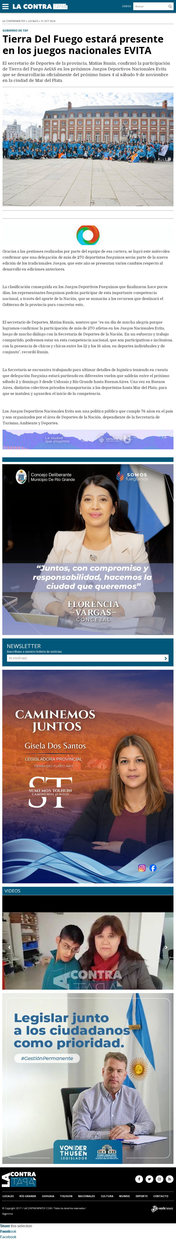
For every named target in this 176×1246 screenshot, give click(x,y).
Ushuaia (48, 1196)
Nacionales (86, 1196)
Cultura (107, 1196)
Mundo (124, 1196)
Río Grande (27, 1196)
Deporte (142, 1196)
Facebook (8, 1231)
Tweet (5, 1226)
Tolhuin (66, 1196)
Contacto (160, 1196)
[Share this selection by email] (2, 1238)
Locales (8, 1196)
